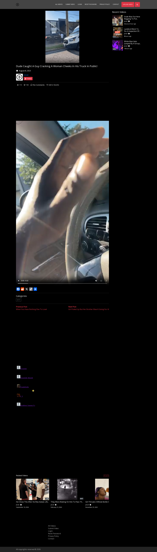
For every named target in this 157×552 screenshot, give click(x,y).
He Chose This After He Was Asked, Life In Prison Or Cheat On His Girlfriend (46, 502)
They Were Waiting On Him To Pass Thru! (67, 502)
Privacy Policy (105, 4)
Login (80, 4)
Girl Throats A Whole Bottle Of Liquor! (100, 502)
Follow (29, 79)
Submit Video (70, 4)
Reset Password (91, 4)
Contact (116, 4)
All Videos (59, 4)
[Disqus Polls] (62, 338)
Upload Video (128, 4)
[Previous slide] (105, 476)
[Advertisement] (62, 105)
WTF (18, 300)
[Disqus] (62, 391)
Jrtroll (26, 75)
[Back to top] (6, 539)
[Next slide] (107, 476)
